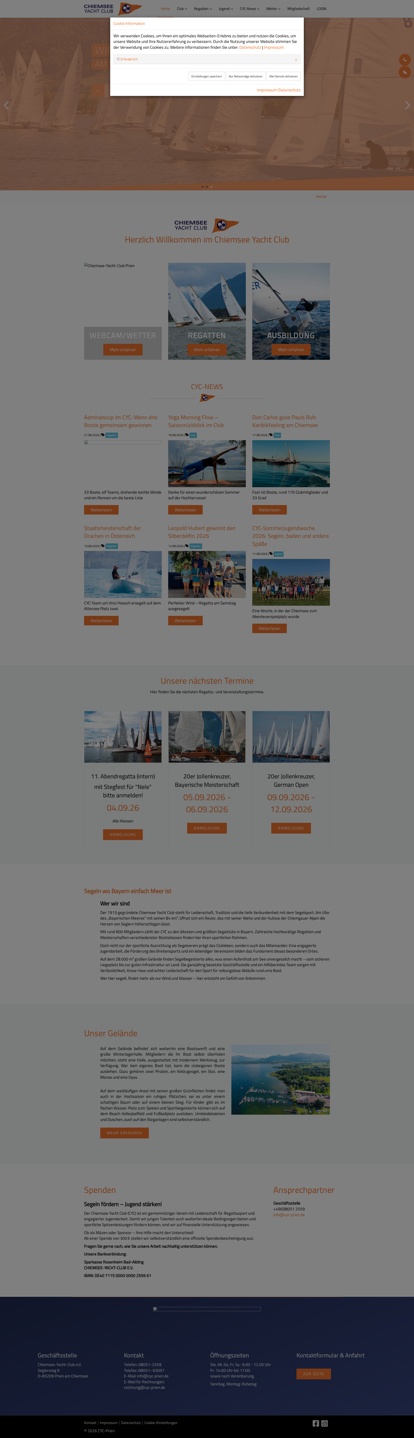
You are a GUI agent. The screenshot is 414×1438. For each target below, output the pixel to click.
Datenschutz (250, 47)
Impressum (274, 47)
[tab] (207, 59)
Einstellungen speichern (206, 76)
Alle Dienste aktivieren (283, 76)
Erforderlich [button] (129, 59)
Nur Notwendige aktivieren (246, 76)
